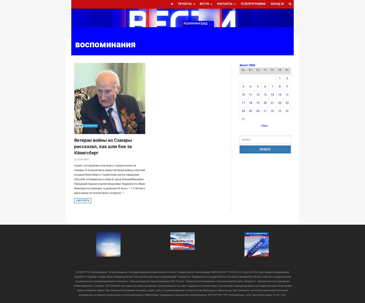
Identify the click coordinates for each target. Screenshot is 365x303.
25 (250, 111)
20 (265, 102)
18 (250, 102)
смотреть (82, 200)
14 (272, 94)
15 (279, 94)
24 (243, 111)
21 (272, 102)
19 (257, 102)
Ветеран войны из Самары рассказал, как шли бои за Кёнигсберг (103, 146)
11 (250, 94)
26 (257, 111)
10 (243, 94)
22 (279, 102)
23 (287, 102)
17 (243, 102)
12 (257, 94)
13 (265, 94)
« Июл (264, 125)
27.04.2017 (83, 159)
